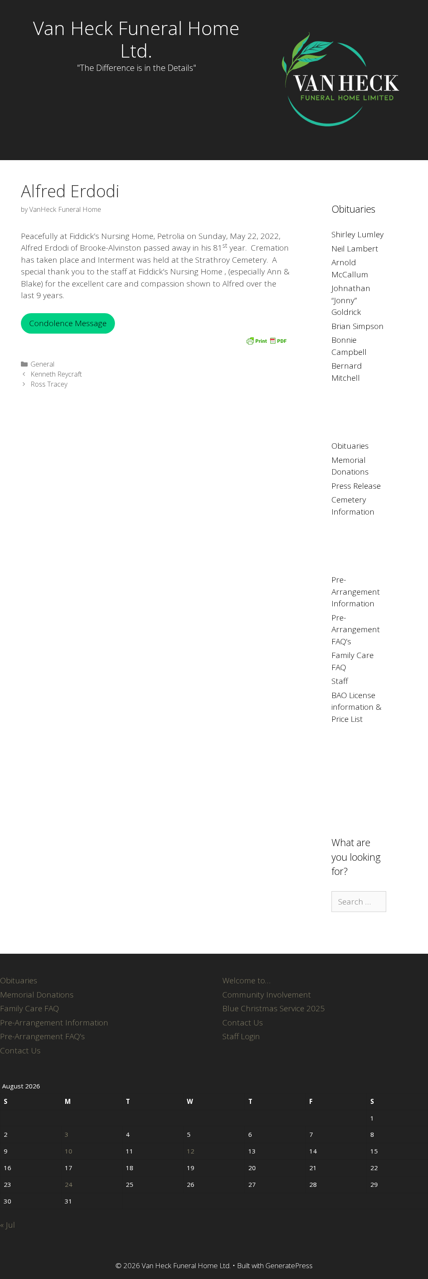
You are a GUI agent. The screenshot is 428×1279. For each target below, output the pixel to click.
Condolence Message (68, 323)
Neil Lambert (354, 248)
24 (68, 1184)
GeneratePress (289, 1265)
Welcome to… (246, 980)
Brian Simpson (357, 326)
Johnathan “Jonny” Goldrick (350, 300)
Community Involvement (266, 994)
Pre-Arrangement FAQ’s (355, 629)
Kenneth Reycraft (56, 374)
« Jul (7, 1224)
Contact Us (20, 1050)
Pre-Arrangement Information (355, 591)
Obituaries (350, 445)
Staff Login (241, 1036)
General (42, 364)
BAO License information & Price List (356, 707)
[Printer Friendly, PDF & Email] (266, 339)
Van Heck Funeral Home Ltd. (136, 39)
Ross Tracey (49, 384)
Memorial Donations (37, 994)
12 (190, 1151)
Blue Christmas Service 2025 (273, 1008)
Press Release (356, 485)
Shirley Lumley (357, 234)
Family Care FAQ (29, 1008)
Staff (339, 681)
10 (68, 1151)
